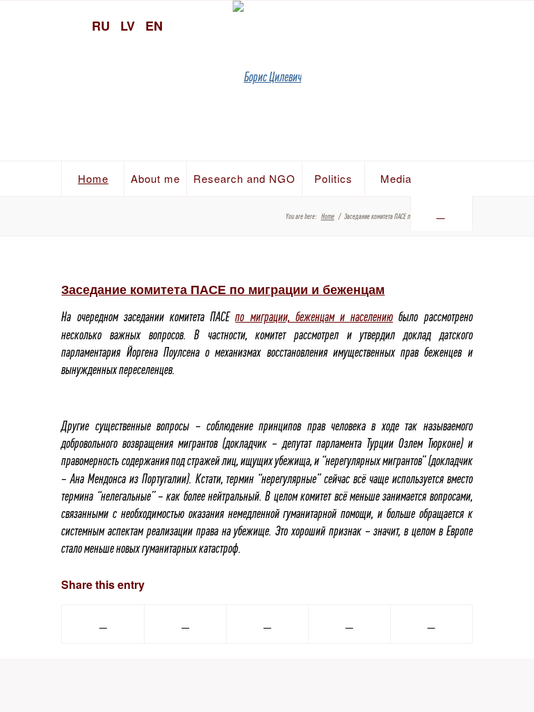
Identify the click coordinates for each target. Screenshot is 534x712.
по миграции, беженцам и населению (314, 316)
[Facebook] (492, 24)
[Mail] (516, 24)
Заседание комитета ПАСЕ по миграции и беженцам (223, 289)
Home (327, 216)
